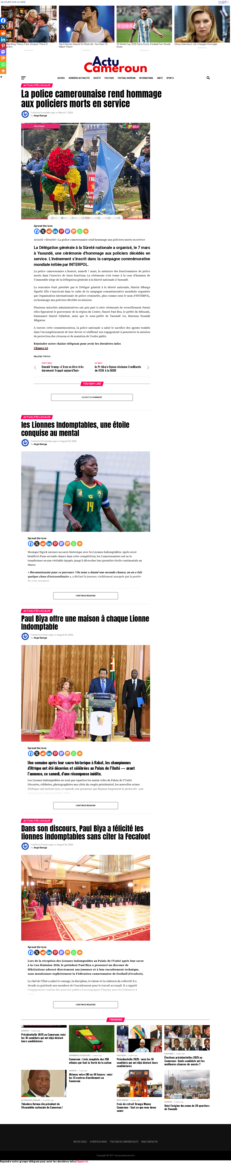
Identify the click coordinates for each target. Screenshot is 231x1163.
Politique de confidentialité (124, 1141)
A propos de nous (98, 1141)
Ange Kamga (40, 115)
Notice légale (80, 1141)
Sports (170, 77)
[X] (43, 231)
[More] (86, 231)
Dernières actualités (79, 77)
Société (97, 77)
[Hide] (1, 77)
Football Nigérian (126, 77)
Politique (109, 77)
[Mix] (73, 231)
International (146, 77)
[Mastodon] (67, 231)
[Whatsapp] (79, 231)
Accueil (61, 77)
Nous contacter (149, 1141)
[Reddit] (49, 231)
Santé (160, 77)
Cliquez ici (41, 348)
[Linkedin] (55, 231)
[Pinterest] (61, 231)
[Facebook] (37, 231)
